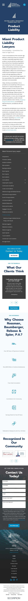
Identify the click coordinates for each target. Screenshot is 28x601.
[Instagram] (14, 580)
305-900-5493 (14, 542)
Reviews (14, 566)
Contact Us (14, 571)
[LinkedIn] (11, 580)
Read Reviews (14, 308)
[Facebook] (17, 580)
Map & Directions (14, 552)
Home (14, 558)
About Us (14, 561)
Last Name (5, 485)
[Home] (14, 4)
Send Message (14, 525)
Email (4, 493)
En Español (14, 573)
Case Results (14, 568)
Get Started (14, 255)
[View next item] (16, 302)
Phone (4, 489)
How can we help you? (8, 502)
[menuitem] (14, 156)
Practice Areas (14, 563)
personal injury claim (11, 130)
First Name (5, 481)
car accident (18, 117)
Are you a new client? (7, 498)
